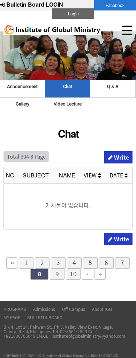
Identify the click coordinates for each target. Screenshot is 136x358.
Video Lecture (68, 104)
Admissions (44, 309)
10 (73, 273)
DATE (116, 175)
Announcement (22, 86)
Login (73, 13)
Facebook (115, 5)
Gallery (22, 104)
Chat (67, 86)
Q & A (113, 86)
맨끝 (100, 274)
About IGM (102, 309)
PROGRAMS (14, 309)
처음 (11, 263)
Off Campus (73, 309)
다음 (87, 274)
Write (121, 157)
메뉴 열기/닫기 (127, 30)
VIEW (91, 175)
